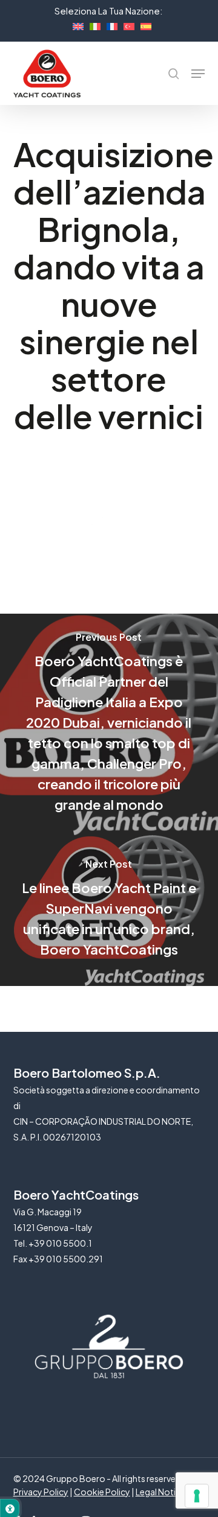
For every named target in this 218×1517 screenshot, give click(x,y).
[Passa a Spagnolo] (142, 25)
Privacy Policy (40, 1491)
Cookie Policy (102, 1491)
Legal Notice (160, 1491)
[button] (198, 74)
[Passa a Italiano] (92, 25)
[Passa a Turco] (125, 25)
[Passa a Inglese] (75, 25)
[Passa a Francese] (109, 25)
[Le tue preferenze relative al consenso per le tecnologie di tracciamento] (196, 1495)
